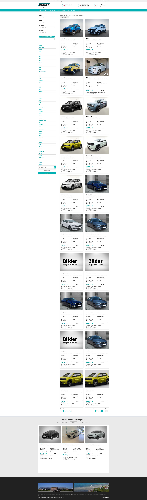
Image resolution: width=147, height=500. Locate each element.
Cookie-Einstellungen (73, 481)
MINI (40, 126)
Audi (40, 51)
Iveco (40, 96)
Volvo (40, 160)
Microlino (41, 124)
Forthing (40, 80)
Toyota (40, 155)
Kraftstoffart (41, 25)
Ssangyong (41, 151)
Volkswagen (41, 157)
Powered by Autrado (106, 497)
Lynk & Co (41, 111)
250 (70, 411)
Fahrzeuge (52, 10)
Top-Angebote (46, 10)
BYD (40, 60)
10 (61, 411)
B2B (74, 10)
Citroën (40, 62)
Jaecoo (40, 98)
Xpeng (40, 164)
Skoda (40, 146)
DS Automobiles (42, 71)
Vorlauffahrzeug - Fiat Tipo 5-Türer (97, 232)
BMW (40, 58)
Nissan (40, 131)
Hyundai (40, 91)
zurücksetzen (47, 39)
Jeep (40, 100)
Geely (40, 87)
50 (65, 411)
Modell (40, 20)
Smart (40, 148)
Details (77, 50)
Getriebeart (41, 30)
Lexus (40, 109)
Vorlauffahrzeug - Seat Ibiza (73, 443)
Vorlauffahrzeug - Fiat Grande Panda (71, 388)
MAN (40, 113)
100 (68, 411)
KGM (40, 102)
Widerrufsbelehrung (58, 481)
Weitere (40, 162)
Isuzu (40, 93)
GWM (40, 89)
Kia (39, 104)
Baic (40, 54)
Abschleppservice (61, 10)
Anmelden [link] (47, 173)
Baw (40, 56)
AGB (51, 481)
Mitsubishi (41, 129)
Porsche (40, 140)
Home (40, 10)
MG (39, 122)
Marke (40, 15)
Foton (40, 82)
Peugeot (40, 137)
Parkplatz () (47, 170)
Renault (40, 142)
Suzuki (40, 153)
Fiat (40, 76)
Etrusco (40, 73)
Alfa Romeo (41, 47)
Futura (40, 84)
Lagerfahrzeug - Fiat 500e (97, 76)
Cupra (40, 65)
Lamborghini (41, 107)
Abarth (40, 45)
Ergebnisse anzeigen (47, 36)
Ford (40, 78)
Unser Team (69, 10)
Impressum (46, 481)
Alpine (40, 49)
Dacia (40, 67)
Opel (40, 135)
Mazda (40, 118)
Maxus (40, 115)
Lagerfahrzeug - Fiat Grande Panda (71, 115)
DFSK (40, 69)
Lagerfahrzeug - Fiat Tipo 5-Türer (97, 193)
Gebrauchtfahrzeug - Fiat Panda (71, 37)
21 (103, 411)
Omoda (40, 133)
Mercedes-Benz (42, 120)
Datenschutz (66, 481)
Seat (40, 144)
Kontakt (79, 10)
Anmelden (40, 481)
